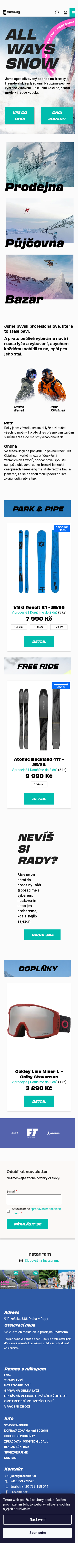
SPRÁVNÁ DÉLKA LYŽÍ (21, 1390)
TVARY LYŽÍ (13, 1380)
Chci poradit (57, 115)
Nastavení (37, 1519)
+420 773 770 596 (22, 1481)
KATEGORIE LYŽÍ (17, 1385)
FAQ (7, 1374)
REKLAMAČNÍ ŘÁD (16, 1447)
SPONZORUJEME (16, 1452)
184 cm (38, 784)
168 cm (38, 627)
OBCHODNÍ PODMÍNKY (19, 1436)
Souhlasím (37, 1533)
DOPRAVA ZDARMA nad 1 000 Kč (26, 1430)
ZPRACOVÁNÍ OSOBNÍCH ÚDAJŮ (26, 1441)
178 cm (58, 627)
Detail (39, 641)
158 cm (18, 627)
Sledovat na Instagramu (42, 1261)
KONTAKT (11, 1458)
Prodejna (42, 935)
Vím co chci (19, 115)
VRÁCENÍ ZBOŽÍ (17, 1406)
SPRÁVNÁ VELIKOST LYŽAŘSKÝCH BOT (35, 1395)
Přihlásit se (27, 1224)
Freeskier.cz (19, 1492)
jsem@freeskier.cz (23, 1476)
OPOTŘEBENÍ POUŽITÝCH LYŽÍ (29, 1401)
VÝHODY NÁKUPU (16, 1425)
